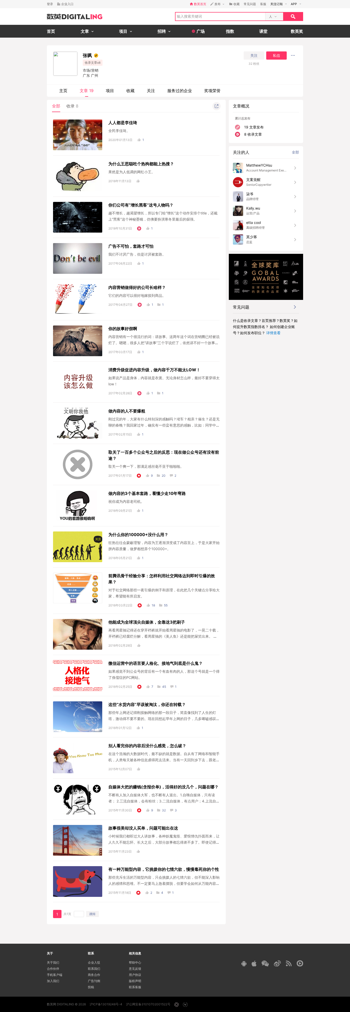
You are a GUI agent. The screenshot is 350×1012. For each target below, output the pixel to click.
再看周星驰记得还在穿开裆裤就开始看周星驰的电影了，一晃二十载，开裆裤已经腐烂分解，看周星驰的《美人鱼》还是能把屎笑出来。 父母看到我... (164, 636)
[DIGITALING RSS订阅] (289, 963)
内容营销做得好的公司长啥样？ (137, 287)
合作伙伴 (53, 969)
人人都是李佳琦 (122, 122)
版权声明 (135, 981)
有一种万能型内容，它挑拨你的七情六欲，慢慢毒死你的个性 (163, 869)
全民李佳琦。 (119, 130)
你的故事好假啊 (122, 328)
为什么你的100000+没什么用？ (138, 534)
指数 (230, 31)
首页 (51, 31)
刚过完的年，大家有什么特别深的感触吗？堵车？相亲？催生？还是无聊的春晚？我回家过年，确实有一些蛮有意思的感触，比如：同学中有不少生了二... (164, 425)
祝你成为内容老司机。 (126, 501)
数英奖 (297, 31)
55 (166, 605)
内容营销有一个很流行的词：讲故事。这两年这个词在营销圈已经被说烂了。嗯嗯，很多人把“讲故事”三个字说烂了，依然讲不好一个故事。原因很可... (164, 342)
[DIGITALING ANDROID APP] (243, 963)
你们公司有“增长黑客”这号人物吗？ (140, 205)
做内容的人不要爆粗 (126, 410)
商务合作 (94, 975)
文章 (87, 90)
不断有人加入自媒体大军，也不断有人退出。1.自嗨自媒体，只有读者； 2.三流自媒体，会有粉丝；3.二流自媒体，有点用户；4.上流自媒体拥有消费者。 (164, 801)
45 (164, 687)
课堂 (263, 31)
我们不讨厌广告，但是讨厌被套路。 (137, 254)
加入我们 (53, 981)
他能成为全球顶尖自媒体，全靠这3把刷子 (146, 622)
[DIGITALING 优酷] (300, 963)
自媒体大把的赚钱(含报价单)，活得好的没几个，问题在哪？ (163, 786)
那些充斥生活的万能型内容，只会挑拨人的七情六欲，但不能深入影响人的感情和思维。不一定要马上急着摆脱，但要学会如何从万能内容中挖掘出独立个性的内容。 (164, 883)
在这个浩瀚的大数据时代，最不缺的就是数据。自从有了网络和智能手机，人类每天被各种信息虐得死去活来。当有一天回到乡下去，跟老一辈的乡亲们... (164, 760)
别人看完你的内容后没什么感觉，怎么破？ (147, 745)
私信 (276, 55)
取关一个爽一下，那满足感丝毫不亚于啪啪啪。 (146, 466)
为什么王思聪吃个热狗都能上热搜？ (141, 163)
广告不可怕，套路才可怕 (130, 246)
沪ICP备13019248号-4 (106, 1004)
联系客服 (135, 987)
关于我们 (53, 962)
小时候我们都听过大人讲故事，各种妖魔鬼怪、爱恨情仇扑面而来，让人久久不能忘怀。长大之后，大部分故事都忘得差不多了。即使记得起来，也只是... (164, 842)
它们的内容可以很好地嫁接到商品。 (137, 295)
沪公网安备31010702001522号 (148, 1004)
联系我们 (94, 969)
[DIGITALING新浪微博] (277, 963)
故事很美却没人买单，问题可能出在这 (143, 828)
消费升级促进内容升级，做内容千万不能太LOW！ (154, 369)
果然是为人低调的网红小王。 (131, 172)
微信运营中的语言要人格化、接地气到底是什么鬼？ (155, 663)
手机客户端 (54, 975)
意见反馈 (135, 969)
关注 (254, 55)
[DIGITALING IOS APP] (254, 963)
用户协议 (135, 975)
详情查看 (273, 333)
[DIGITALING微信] (265, 963)
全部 (56, 105)
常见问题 (250, 4)
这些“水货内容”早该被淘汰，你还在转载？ (147, 704)
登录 (50, 4)
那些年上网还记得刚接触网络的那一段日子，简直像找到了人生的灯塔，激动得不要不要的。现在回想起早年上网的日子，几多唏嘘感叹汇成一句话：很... (164, 718)
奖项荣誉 (212, 90)
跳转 (92, 914)
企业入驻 (94, 962)
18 (153, 605)
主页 (63, 90)
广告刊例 (94, 981)
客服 (263, 4)
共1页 (67, 914)
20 (164, 475)
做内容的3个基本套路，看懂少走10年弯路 (147, 493)
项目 (110, 90)
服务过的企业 (179, 90)
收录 (72, 105)
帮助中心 (135, 962)
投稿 (91, 987)
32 (164, 810)
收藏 (130, 90)
